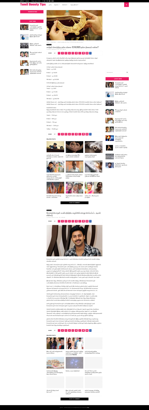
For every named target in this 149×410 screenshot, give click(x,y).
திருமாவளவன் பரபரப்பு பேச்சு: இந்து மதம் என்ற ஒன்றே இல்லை (36, 62)
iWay (88, 407)
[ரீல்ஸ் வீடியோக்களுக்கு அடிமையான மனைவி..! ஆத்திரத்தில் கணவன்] (24, 72)
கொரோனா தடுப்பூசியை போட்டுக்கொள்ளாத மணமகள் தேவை (121, 156)
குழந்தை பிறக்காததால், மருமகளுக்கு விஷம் (91, 156)
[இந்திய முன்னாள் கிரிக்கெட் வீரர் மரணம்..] (24, 45)
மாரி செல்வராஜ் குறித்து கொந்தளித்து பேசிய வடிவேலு (92, 352)
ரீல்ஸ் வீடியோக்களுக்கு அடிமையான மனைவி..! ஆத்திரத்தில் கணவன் (35, 71)
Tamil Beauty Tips (33, 4)
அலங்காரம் (64, 4)
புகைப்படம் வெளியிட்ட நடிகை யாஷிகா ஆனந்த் (121, 146)
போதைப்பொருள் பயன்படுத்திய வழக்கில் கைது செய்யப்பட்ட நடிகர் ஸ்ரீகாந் (36, 27)
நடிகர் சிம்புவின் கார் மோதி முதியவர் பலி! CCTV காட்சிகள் (92, 175)
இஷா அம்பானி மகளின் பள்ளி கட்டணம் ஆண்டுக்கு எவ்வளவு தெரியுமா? (73, 391)
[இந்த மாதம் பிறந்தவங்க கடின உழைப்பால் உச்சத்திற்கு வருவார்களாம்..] (110, 138)
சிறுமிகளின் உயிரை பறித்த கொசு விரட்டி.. (74, 196)
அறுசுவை (56, 4)
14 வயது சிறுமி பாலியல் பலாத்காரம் (36, 53)
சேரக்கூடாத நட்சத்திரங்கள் (73, 371)
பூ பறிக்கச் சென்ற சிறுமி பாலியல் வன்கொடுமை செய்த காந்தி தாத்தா (74, 176)
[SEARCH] (127, 72)
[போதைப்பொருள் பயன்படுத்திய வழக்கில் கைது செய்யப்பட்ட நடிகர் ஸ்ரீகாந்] (24, 27)
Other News (49, 44)
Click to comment (74, 203)
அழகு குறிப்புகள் (74, 4)
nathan (49, 49)
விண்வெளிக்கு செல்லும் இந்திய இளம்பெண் (36, 35)
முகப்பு (50, 4)
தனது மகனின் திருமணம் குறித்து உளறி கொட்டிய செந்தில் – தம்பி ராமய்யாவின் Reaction (74, 353)
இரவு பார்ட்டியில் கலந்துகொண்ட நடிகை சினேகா (55, 352)
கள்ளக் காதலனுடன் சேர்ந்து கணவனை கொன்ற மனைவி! (92, 391)
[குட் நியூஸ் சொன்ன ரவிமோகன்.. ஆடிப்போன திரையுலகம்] (110, 165)
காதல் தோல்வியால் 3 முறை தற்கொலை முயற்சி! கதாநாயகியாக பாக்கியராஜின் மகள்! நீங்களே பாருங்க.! (54, 177)
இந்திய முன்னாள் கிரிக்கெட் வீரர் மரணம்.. (36, 44)
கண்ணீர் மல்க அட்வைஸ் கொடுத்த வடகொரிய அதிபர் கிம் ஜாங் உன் (55, 156)
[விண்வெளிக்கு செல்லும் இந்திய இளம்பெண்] (24, 37)
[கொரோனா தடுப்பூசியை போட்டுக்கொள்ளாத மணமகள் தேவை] (110, 156)
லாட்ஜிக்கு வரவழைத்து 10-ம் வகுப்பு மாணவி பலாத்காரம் (73, 156)
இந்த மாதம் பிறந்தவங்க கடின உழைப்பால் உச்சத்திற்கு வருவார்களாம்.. (121, 138)
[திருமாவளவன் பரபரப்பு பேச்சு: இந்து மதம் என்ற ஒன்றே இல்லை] (24, 63)
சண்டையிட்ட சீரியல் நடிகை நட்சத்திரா (92, 196)
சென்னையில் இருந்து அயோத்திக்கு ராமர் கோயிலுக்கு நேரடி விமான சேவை (55, 372)
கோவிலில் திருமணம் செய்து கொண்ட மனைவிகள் (54, 196)
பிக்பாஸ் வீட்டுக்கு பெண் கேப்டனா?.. (53, 391)
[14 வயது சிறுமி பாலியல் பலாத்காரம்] (24, 54)
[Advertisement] (117, 36)
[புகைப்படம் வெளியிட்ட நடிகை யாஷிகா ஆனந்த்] (110, 148)
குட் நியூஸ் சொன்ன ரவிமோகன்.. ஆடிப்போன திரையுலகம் (121, 164)
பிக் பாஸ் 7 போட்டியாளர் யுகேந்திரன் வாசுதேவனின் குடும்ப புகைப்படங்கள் (93, 372)
